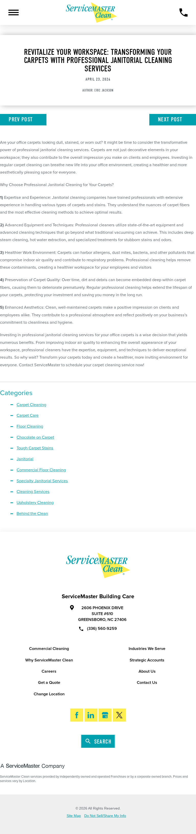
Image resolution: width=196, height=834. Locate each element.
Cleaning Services (33, 491)
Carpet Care (28, 415)
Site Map (74, 816)
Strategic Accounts (147, 660)
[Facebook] (76, 715)
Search (102, 741)
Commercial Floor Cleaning (41, 470)
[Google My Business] (105, 715)
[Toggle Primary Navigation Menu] (13, 12)
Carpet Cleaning (31, 404)
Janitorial (25, 459)
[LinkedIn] (90, 715)
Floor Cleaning (30, 426)
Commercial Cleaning (49, 648)
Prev (21, 119)
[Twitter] (119, 715)
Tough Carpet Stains (35, 448)
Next (170, 119)
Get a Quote (49, 682)
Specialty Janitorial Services (42, 481)
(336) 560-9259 (102, 628)
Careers (49, 671)
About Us (147, 671)
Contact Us (147, 682)
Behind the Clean (32, 513)
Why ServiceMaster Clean (49, 660)
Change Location (49, 694)
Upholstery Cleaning (35, 502)
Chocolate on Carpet (35, 437)
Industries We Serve (147, 648)
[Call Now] (183, 12)
